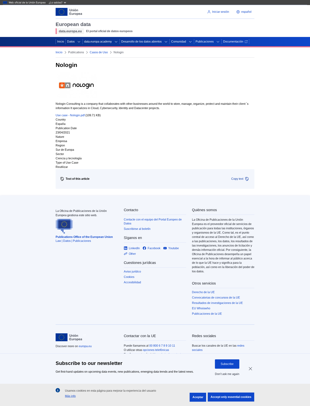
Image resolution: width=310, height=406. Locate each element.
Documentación (233, 41)
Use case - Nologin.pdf (70, 115)
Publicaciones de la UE (207, 313)
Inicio (60, 41)
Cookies (129, 276)
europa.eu (85, 346)
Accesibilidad (132, 282)
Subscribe (227, 363)
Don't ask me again (227, 374)
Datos (71, 41)
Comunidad (178, 41)
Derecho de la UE (203, 292)
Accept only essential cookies (231, 396)
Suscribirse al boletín (137, 228)
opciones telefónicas (156, 349)
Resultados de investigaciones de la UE (217, 302)
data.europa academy (98, 41)
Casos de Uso (99, 52)
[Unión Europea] (69, 12)
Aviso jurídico (132, 271)
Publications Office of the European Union (84, 236)
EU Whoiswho (201, 308)
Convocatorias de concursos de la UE (216, 297)
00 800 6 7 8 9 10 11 (162, 345)
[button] (243, 12)
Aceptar (197, 397)
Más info (70, 396)
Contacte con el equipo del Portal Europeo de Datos (153, 221)
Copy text (237, 178)
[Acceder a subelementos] (79, 41)
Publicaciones (205, 41)
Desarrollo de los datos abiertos (141, 41)
